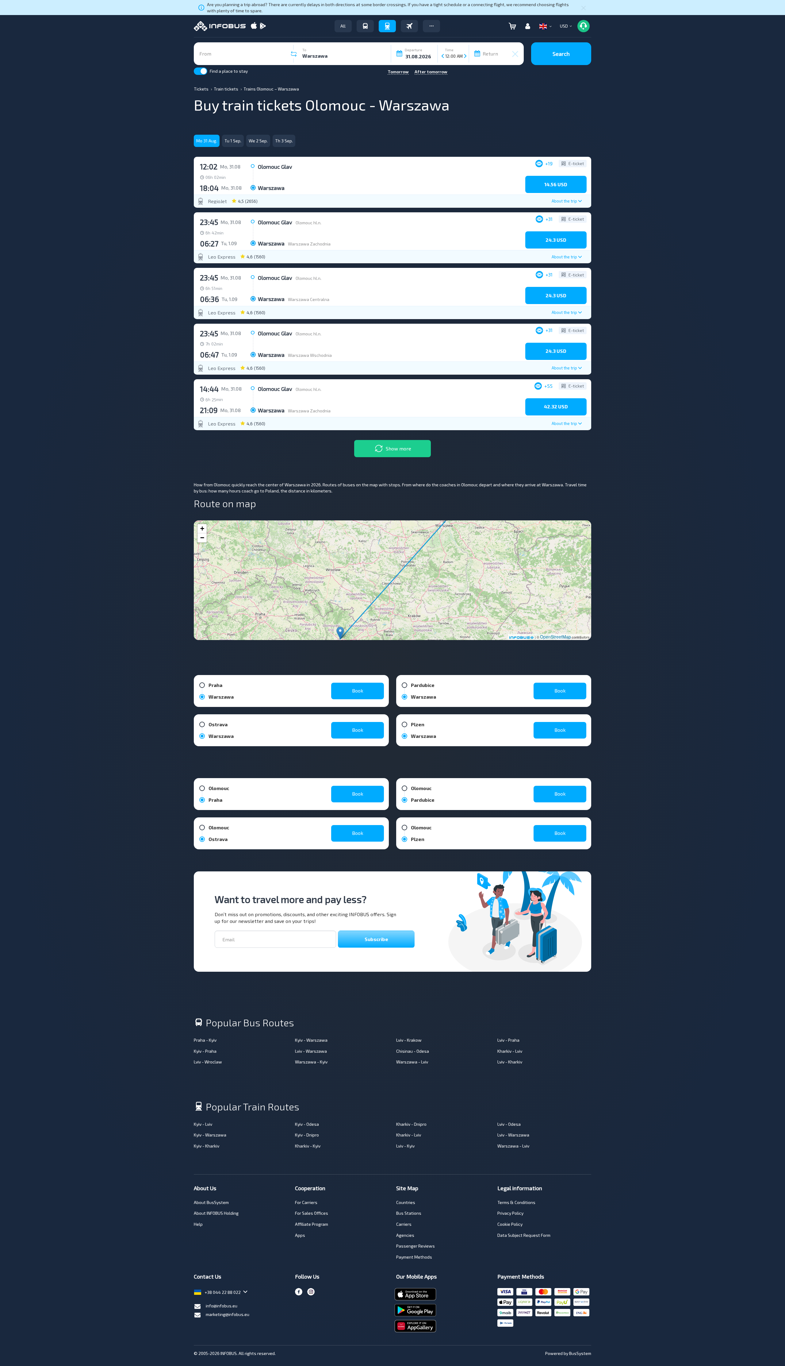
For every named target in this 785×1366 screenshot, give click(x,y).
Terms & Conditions (516, 1202)
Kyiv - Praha (205, 1051)
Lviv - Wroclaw (208, 1061)
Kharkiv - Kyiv (307, 1145)
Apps (300, 1235)
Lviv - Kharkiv (509, 1061)
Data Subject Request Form (523, 1235)
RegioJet (217, 201)
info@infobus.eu (221, 1305)
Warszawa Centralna (308, 299)
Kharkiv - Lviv (509, 1051)
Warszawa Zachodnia (309, 243)
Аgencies (405, 1235)
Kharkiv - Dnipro (411, 1124)
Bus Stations (408, 1213)
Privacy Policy (510, 1213)
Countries (405, 1202)
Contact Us (207, 1276)
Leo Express (222, 256)
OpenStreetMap (555, 637)
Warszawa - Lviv (412, 1061)
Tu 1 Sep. (232, 140)
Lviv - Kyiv (405, 1145)
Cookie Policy (510, 1224)
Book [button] (357, 690)
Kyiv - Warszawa (311, 1040)
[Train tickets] (387, 26)
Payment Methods (414, 1257)
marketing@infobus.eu (227, 1314)
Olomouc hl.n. (308, 222)
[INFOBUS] (220, 26)
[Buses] (365, 26)
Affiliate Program (311, 1224)
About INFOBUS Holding (216, 1213)
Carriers (404, 1224)
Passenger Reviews (415, 1245)
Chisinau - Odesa (412, 1051)
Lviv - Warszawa (311, 1051)
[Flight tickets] (409, 26)
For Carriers (306, 1202)
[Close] (583, 7)
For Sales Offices (311, 1213)
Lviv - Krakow (409, 1040)
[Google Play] (262, 26)
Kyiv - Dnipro (307, 1134)
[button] (431, 26)
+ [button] (202, 528)
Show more (398, 448)
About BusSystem (211, 1202)
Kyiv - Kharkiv (206, 1145)
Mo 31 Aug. (206, 140)
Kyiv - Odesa (307, 1124)
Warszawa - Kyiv (311, 1061)
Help (198, 1224)
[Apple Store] (254, 26)
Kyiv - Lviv (203, 1124)
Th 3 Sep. (284, 140)
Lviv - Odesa (509, 1124)
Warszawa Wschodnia (310, 355)
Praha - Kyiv (205, 1040)
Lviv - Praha (508, 1040)
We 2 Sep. (258, 140)
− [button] (202, 538)
